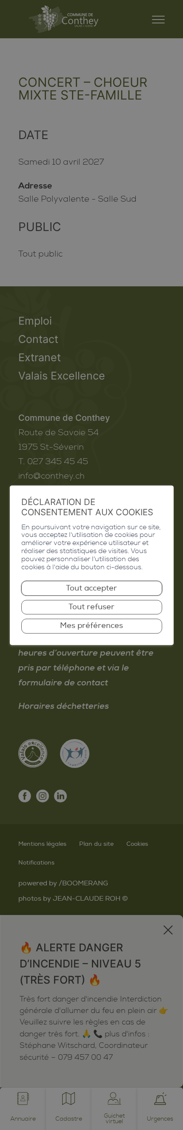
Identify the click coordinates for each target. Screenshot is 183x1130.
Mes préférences (91, 626)
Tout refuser (91, 607)
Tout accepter (91, 588)
